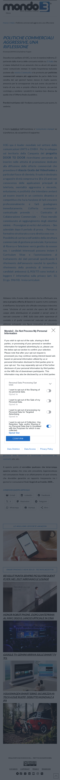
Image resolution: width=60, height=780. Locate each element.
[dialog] (30, 390)
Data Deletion (13, 449)
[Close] (54, 331)
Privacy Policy (46, 449)
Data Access (30, 449)
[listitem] (30, 384)
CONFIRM (18, 438)
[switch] (48, 390)
